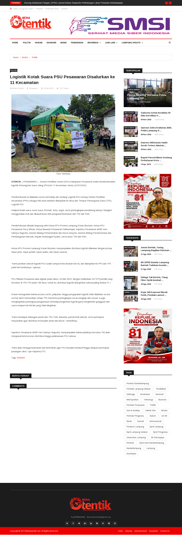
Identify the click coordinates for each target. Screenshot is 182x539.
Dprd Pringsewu (160, 432)
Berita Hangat (134, 90)
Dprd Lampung (156, 426)
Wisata (164, 410)
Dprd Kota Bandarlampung (151, 442)
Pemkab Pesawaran (135, 405)
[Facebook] (73, 523)
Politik (27, 42)
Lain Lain (110, 42)
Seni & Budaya (133, 410)
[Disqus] (63, 433)
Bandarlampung (133, 448)
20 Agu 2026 (146, 284)
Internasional (155, 421)
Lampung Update (132, 42)
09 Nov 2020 (146, 119)
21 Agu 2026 (146, 254)
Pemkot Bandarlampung (137, 383)
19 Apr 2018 (146, 164)
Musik (129, 421)
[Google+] (85, 523)
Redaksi (39, 8)
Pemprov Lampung (135, 426)
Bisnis (63, 42)
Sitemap (128, 531)
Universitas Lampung (136, 437)
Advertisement (140, 531)
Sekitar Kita (150, 410)
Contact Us (164, 531)
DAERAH (21, 357)
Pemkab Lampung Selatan (138, 388)
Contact (64, 8)
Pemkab (127, 292)
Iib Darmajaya (157, 437)
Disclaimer (153, 531)
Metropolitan (132, 399)
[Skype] (97, 523)
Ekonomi (51, 42)
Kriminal (130, 442)
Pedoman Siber (52, 8)
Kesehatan (145, 394)
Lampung (150, 448)
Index (120, 531)
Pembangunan (129, 157)
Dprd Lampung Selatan (137, 432)
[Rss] (67, 523)
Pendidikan (77, 42)
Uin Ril (164, 415)
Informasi (93, 42)
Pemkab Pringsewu (135, 415)
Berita (25, 57)
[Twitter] (79, 523)
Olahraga (130, 394)
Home (15, 42)
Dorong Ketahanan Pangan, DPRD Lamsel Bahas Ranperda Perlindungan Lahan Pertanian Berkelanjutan (73, 3)
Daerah (140, 421)
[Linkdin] (91, 523)
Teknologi (148, 399)
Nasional (159, 394)
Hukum (38, 42)
